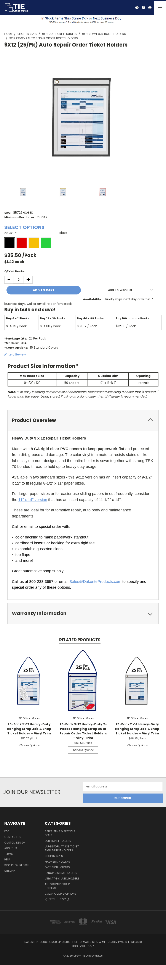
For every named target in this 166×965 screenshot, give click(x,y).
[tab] (83, 420)
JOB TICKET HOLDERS (58, 841)
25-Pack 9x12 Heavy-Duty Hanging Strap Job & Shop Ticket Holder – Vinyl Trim (29, 728)
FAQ (6, 831)
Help (7, 859)
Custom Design (15, 842)
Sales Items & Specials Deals (60, 833)
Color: (10, 233)
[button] (83, 19)
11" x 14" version (32, 500)
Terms (8, 854)
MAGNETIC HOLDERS (57, 861)
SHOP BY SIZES (54, 856)
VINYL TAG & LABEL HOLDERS (62, 878)
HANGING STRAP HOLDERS (61, 873)
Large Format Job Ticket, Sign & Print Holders (62, 848)
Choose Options (29, 745)
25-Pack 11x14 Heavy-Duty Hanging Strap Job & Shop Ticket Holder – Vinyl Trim (137, 728)
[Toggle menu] (160, 8)
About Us (10, 848)
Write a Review (15, 354)
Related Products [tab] (80, 640)
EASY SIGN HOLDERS (57, 867)
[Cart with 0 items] (152, 7)
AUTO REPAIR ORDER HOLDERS (57, 886)
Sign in (9, 865)
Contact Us (12, 837)
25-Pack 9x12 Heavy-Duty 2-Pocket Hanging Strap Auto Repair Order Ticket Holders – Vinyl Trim (83, 731)
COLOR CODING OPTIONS (60, 893)
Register (25, 865)
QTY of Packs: (15, 271)
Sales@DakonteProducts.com (95, 581)
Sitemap (9, 871)
